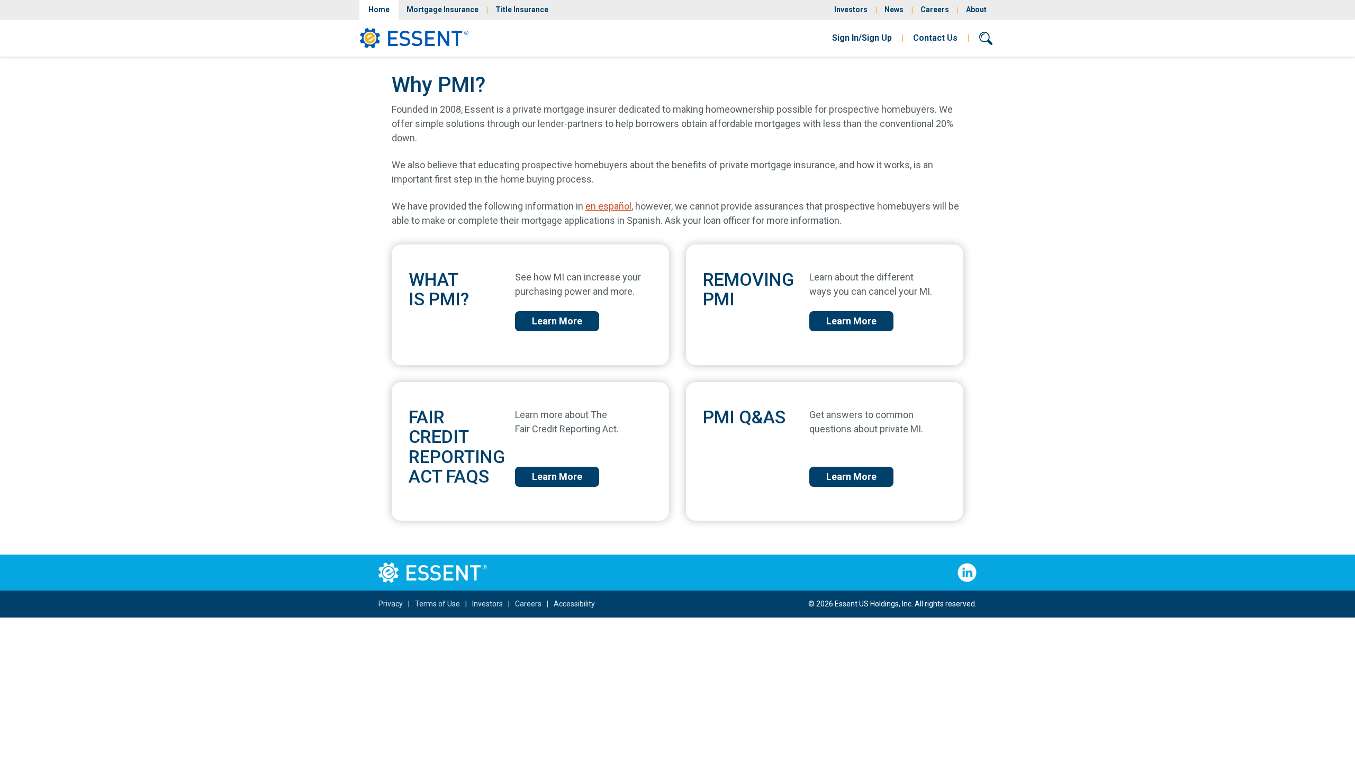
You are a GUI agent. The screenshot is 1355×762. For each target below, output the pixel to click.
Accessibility (574, 604)
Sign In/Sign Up (862, 38)
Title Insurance (521, 9)
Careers (934, 9)
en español (608, 206)
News (894, 9)
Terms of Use (437, 604)
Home (379, 9)
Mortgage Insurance (442, 9)
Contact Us (935, 38)
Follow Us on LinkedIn (967, 572)
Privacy (390, 604)
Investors (851, 9)
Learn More (557, 320)
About (976, 9)
